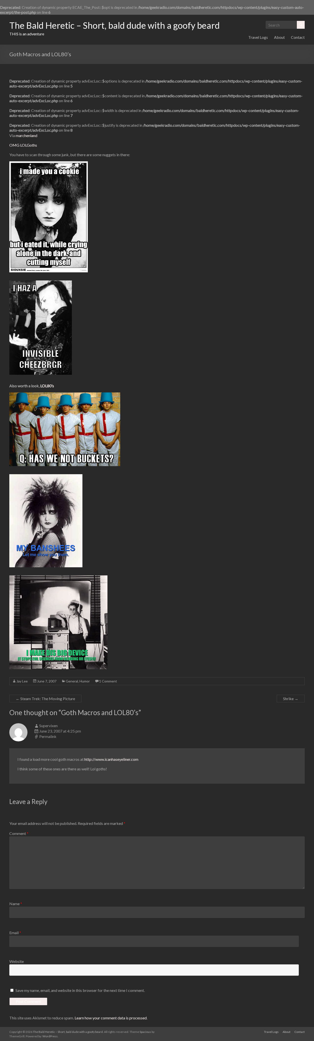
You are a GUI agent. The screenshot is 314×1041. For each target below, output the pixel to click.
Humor (84, 681)
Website (16, 961)
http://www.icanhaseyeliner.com (111, 759)
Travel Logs (258, 37)
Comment (18, 833)
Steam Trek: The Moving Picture (45, 698)
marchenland (26, 135)
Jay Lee (22, 681)
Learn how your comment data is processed (111, 1017)
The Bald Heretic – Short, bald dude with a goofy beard (114, 25)
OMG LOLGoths (23, 145)
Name (15, 903)
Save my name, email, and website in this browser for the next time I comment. (80, 990)
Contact (298, 37)
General (72, 681)
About (279, 37)
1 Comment (108, 681)
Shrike (290, 698)
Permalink (47, 736)
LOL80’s (47, 385)
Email (15, 932)
